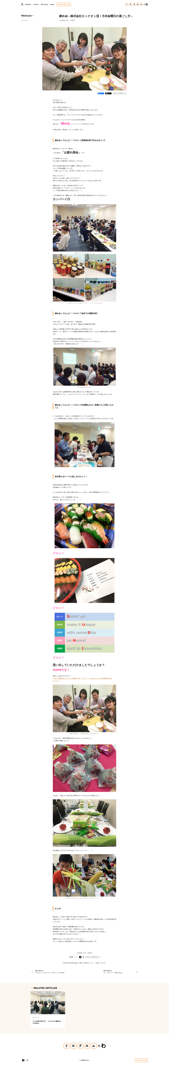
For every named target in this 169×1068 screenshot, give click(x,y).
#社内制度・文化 (64, 20)
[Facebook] (23, 1060)
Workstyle (44, 4)
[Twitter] (27, 1060)
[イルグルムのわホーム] (136, 4)
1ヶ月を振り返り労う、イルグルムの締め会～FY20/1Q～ (47, 1022)
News (52, 4)
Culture (36, 4)
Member (28, 4)
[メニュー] (22, 4)
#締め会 (73, 20)
